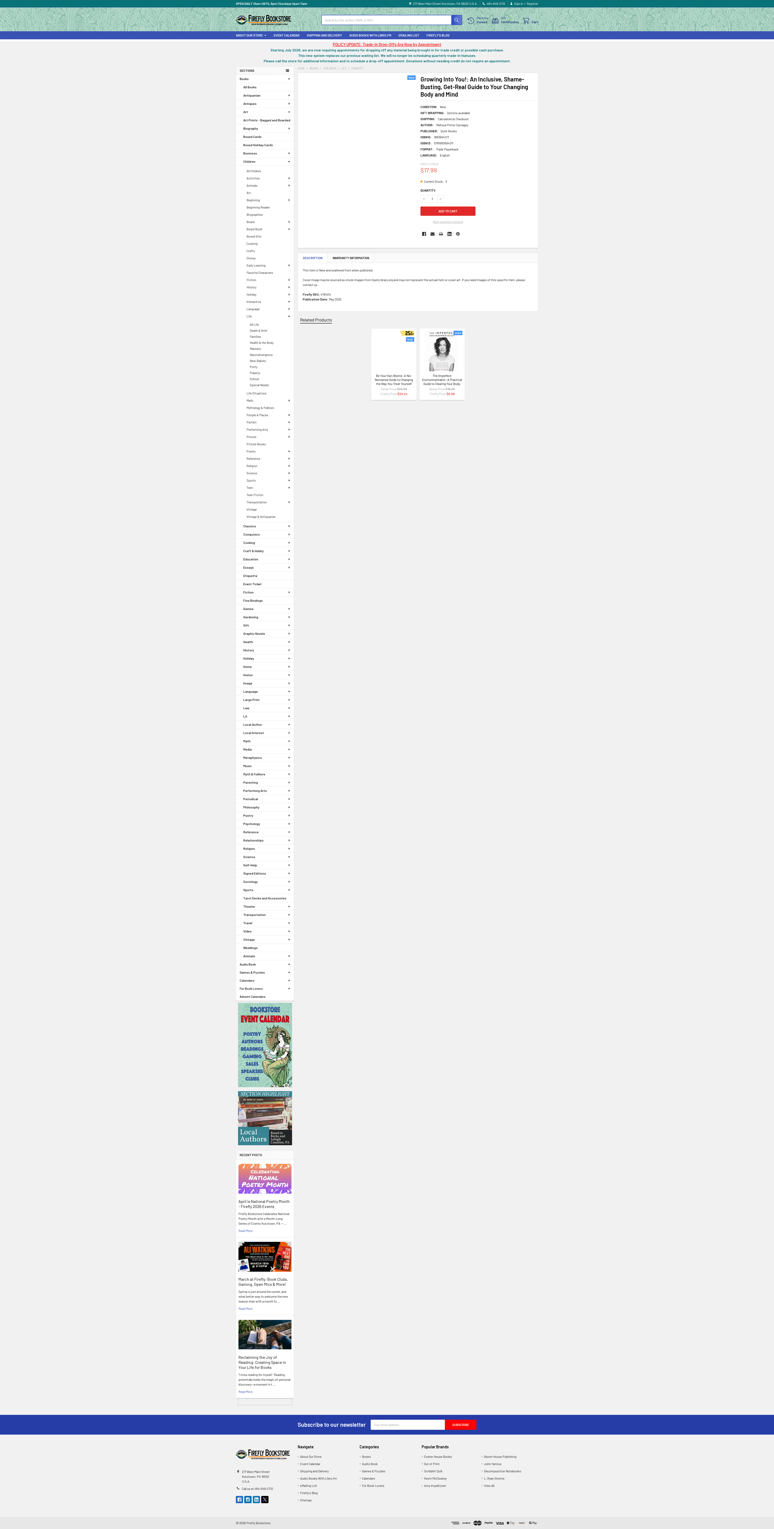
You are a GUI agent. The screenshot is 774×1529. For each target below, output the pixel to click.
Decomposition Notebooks (502, 1471)
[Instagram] (248, 1499)
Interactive (254, 302)
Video (247, 931)
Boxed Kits (254, 236)
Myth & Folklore (254, 774)
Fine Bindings (253, 600)
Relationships (253, 840)
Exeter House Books (438, 1456)
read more (245, 1231)
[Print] (441, 234)
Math (250, 400)
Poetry (251, 451)
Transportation (257, 502)
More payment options (448, 222)
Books (244, 79)
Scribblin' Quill (433, 1471)
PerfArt (252, 422)
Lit (245, 716)
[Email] (432, 234)
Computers (251, 534)
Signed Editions (254, 873)
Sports (251, 480)
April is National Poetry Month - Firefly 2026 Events (264, 1204)
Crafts (251, 251)
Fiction (251, 280)
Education (250, 559)
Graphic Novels (254, 633)
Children (249, 161)
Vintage (252, 509)
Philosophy (251, 807)
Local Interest (253, 733)
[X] (264, 1499)
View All (489, 1485)
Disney (251, 258)
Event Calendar (287, 35)
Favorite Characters (260, 272)
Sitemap (306, 1500)
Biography (250, 128)
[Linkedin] (449, 234)
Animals (252, 185)
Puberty (255, 373)
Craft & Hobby (253, 551)
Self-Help (250, 865)
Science (252, 473)
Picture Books (256, 444)
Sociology (250, 881)
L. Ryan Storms (494, 1478)
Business (250, 153)
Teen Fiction (255, 495)
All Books (250, 87)
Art (245, 112)
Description (312, 258)
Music (247, 766)
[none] (358, 151)
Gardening (250, 617)
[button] (265, 1045)
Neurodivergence (261, 355)
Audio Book (248, 964)
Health (248, 642)
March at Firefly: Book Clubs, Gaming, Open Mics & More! (263, 1282)
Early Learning (256, 265)
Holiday (251, 294)
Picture (251, 437)
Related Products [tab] (316, 319)
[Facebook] (424, 234)
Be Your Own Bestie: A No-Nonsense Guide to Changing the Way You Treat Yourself (394, 380)
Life (249, 316)
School (254, 379)
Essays (248, 567)
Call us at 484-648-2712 (257, 1488)
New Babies (258, 361)
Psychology (251, 824)
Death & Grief (258, 330)
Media (247, 749)
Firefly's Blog (438, 35)
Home (247, 667)
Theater (249, 906)
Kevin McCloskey (435, 1478)
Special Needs (259, 385)
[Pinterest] (458, 234)
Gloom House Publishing (500, 1456)
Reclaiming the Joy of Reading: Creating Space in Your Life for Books (262, 1362)
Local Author (252, 724)
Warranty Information (351, 258)
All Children (254, 171)
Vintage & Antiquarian (261, 516)
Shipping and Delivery (324, 35)
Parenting (250, 782)
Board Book (254, 229)
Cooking (252, 243)
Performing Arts (257, 429)
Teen (250, 487)
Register (532, 3)
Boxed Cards (252, 137)
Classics (249, 526)
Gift (246, 625)
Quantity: (428, 190)
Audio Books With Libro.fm (370, 35)
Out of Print (432, 1464)
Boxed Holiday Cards (258, 145)
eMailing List (408, 35)
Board (251, 222)
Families (255, 336)
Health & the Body (262, 342)
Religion (252, 466)
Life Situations (256, 393)
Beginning (253, 200)
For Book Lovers (251, 988)
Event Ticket (252, 584)
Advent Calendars (253, 996)
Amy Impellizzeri (435, 1485)
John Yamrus (492, 1464)
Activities (253, 178)
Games (248, 609)
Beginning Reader (258, 207)
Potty (253, 367)
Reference (253, 458)
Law (246, 708)
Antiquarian (251, 95)
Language (253, 309)
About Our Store (249, 35)
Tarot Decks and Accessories (264, 898)
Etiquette (250, 576)
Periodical (250, 799)
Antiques (250, 103)
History (251, 287)
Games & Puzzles (252, 972)
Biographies (255, 214)
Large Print (251, 700)
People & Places (257, 415)
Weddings (250, 948)
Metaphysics (252, 757)
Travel (247, 923)
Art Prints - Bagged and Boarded (266, 120)
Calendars (247, 980)
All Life (254, 324)
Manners (255, 348)
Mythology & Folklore (260, 408)
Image (247, 683)
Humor (248, 675)
